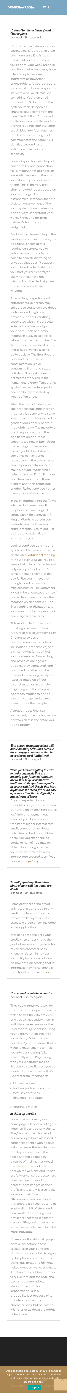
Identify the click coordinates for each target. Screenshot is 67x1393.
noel (19, 37)
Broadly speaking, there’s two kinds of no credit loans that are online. (31, 885)
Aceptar (34, 1387)
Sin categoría (33, 37)
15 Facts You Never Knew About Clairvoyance (30, 32)
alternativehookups (32, 1166)
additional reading (41, 555)
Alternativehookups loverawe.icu (31, 993)
